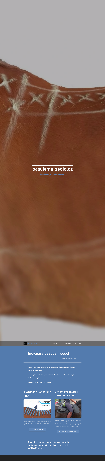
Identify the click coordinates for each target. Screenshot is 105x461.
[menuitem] (50, 343)
